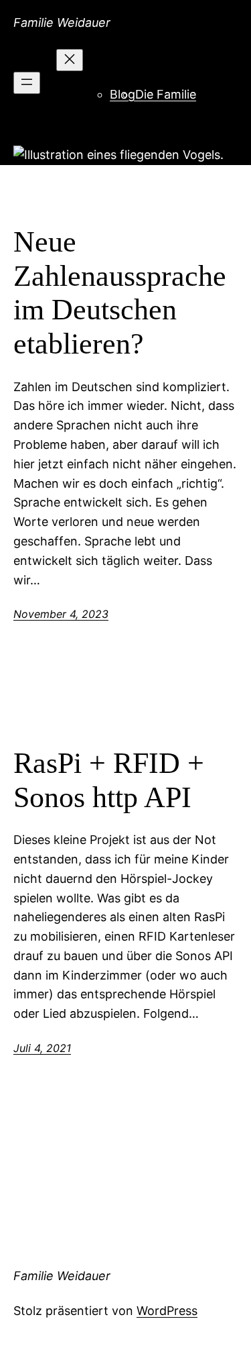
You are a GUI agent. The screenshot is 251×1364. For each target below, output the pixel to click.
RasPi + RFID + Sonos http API (108, 780)
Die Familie (165, 94)
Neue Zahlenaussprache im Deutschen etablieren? (119, 292)
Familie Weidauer (61, 22)
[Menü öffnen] (26, 83)
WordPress (167, 1311)
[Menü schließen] (69, 60)
